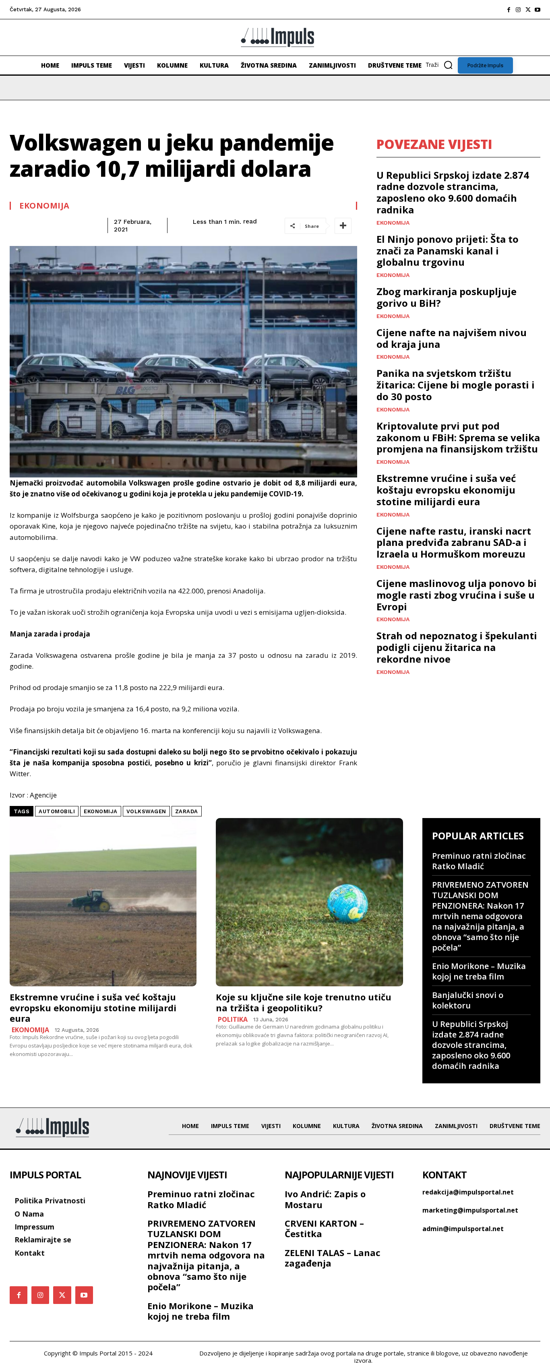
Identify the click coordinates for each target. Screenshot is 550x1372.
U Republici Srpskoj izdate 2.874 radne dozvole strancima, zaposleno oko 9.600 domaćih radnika (452, 192)
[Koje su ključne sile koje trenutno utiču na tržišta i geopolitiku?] (309, 902)
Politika (233, 1019)
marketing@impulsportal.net (470, 1210)
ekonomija (101, 811)
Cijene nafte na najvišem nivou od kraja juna (451, 338)
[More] (343, 226)
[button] (442, 64)
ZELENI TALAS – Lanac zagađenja (332, 1257)
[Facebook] (508, 9)
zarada (186, 811)
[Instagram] (518, 9)
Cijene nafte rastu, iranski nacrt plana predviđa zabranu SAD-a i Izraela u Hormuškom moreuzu (453, 542)
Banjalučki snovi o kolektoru (467, 1000)
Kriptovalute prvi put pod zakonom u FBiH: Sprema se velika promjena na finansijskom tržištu (458, 437)
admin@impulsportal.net (463, 1228)
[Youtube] (537, 9)
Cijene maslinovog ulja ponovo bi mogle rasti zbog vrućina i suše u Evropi (456, 594)
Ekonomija (44, 206)
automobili (57, 811)
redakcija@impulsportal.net (468, 1192)
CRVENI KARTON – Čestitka (324, 1228)
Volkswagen (146, 811)
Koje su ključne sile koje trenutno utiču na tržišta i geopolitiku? (303, 1002)
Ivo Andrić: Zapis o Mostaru (325, 1199)
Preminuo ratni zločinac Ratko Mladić (479, 861)
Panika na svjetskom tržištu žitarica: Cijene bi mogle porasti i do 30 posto (455, 384)
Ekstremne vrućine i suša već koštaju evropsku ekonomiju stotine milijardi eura (446, 489)
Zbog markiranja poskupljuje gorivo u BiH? (446, 297)
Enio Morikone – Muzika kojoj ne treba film (479, 971)
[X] (528, 9)
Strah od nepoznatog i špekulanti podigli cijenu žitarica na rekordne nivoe (456, 647)
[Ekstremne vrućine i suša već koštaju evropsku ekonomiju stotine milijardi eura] (103, 902)
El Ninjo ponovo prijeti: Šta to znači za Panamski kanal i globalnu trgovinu (447, 250)
